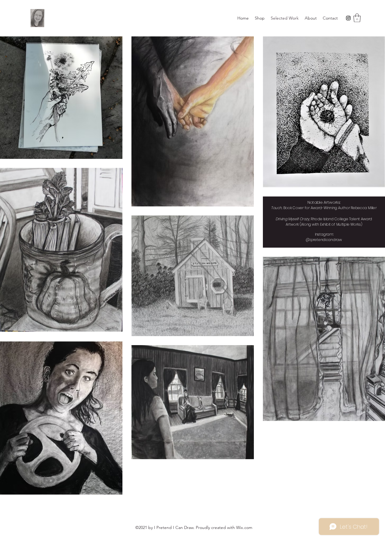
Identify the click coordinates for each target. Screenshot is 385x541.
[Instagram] (348, 18)
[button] (357, 18)
